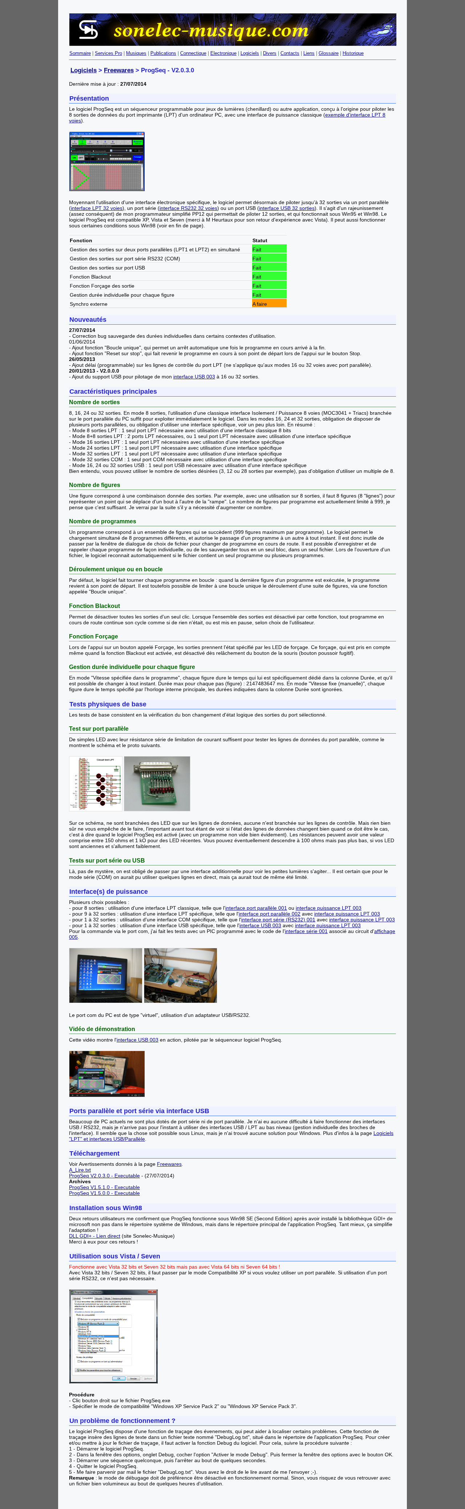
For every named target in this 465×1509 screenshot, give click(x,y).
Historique (353, 53)
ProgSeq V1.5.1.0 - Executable (104, 1187)
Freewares (119, 70)
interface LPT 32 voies (96, 208)
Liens (309, 53)
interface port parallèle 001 (256, 908)
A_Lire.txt (80, 1170)
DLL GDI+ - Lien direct (94, 1236)
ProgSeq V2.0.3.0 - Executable (104, 1176)
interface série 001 (306, 931)
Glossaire (329, 53)
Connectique (193, 53)
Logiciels (249, 53)
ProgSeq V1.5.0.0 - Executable (104, 1193)
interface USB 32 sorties (287, 208)
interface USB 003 (194, 377)
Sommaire (80, 53)
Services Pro (108, 53)
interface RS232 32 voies (188, 208)
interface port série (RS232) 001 (278, 919)
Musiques (136, 53)
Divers (269, 53)
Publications (163, 53)
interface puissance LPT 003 (328, 908)
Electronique (223, 53)
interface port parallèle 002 (269, 914)
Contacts (289, 53)
